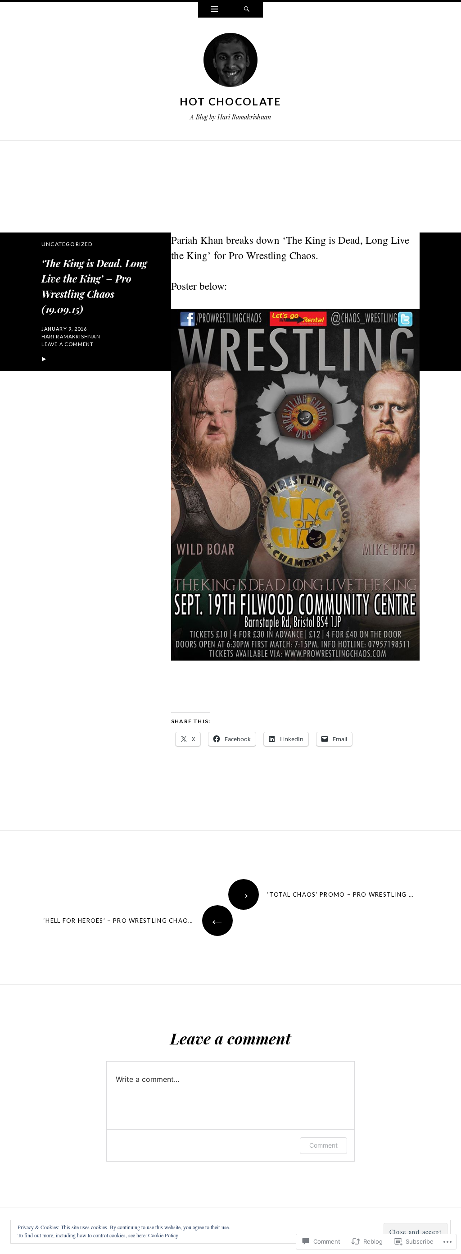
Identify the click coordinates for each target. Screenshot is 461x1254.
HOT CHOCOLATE (231, 101)
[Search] (246, 10)
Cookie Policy (163, 1235)
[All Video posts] (44, 359)
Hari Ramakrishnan (70, 336)
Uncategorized (67, 244)
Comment (323, 1145)
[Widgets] (214, 10)
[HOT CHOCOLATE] (230, 61)
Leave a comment (67, 344)
